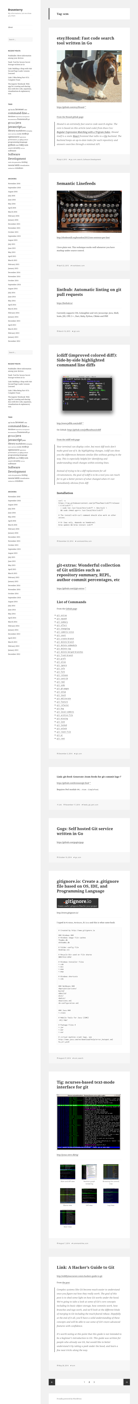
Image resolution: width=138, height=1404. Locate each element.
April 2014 (12, 305)
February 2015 (13, 264)
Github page (71, 608)
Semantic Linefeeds (76, 183)
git (29, 119)
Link (60, 805)
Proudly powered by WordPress (69, 1399)
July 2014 (11, 293)
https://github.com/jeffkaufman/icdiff (84, 429)
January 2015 (13, 268)
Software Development (92, 159)
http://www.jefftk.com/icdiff (69, 423)
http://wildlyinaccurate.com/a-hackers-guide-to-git (79, 1276)
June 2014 (12, 297)
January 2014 (13, 317)
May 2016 (11, 204)
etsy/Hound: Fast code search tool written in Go (85, 40)
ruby (21, 144)
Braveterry (15, 10)
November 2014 (14, 276)
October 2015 (13, 232)
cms (25, 110)
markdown (21, 130)
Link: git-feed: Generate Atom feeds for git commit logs (88, 776)
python (11, 144)
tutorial (11, 165)
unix (17, 165)
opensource (13, 136)
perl (18, 139)
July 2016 (11, 196)
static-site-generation (14, 162)
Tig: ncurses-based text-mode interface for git (86, 1084)
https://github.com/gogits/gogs (70, 842)
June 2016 (12, 200)
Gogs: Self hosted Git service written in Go (85, 831)
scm (26, 144)
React (76, 136)
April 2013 (12, 325)
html (13, 123)
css (28, 113)
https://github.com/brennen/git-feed (73, 783)
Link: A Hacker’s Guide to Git (85, 1267)
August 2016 (12, 192)
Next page (126, 1382)
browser (19, 109)
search (10, 148)
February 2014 (13, 313)
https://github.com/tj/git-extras (70, 588)
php (21, 140)
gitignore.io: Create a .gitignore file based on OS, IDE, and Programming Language (88, 886)
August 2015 (12, 240)
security (16, 148)
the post (66, 1282)
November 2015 (14, 228)
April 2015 (12, 256)
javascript (15, 127)
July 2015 (11, 244)
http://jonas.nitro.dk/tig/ (67, 1154)
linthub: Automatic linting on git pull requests (89, 292)
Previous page (52, 1382)
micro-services (12, 134)
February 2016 (13, 216)
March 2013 (12, 329)
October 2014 (13, 280)
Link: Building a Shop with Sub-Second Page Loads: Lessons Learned (20, 71)
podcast (25, 140)
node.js (25, 133)
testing (24, 162)
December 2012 (14, 341)
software (12, 150)
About (10, 27)
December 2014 (14, 272)
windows (19, 168)
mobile (19, 134)
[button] (67, 1174)
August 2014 (12, 288)
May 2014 (11, 301)
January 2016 (13, 220)
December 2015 (14, 224)
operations (23, 137)
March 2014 (12, 309)
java (18, 122)
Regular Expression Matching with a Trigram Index (83, 131)
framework (22, 119)
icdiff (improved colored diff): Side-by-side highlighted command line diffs (87, 359)
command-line (17, 113)
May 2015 (11, 252)
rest (17, 145)
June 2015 (12, 248)
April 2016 (12, 208)
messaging (29, 131)
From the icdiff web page (68, 439)
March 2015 (12, 260)
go (9, 122)
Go (105, 136)
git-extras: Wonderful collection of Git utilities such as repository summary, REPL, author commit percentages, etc (88, 572)
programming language (17, 142)
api (9, 110)
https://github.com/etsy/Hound (70, 107)
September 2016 (14, 188)
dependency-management (22, 116)
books (13, 110)
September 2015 (14, 236)
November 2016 (14, 183)
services (23, 148)
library (11, 130)
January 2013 (13, 337)
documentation (12, 119)
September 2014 (14, 284)
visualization (24, 165)
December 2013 (14, 321)
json (24, 127)
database (11, 116)
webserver (11, 168)
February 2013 (13, 333)
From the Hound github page (70, 117)
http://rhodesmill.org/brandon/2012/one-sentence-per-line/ (83, 237)
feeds (85, 805)
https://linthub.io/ (65, 303)
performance (12, 140)
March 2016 (12, 212)
